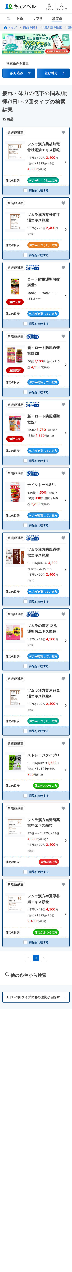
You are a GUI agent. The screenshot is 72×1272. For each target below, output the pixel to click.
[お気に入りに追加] (63, 132)
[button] (18, 73)
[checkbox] (36, 190)
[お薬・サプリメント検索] (8, 18)
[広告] (36, 44)
